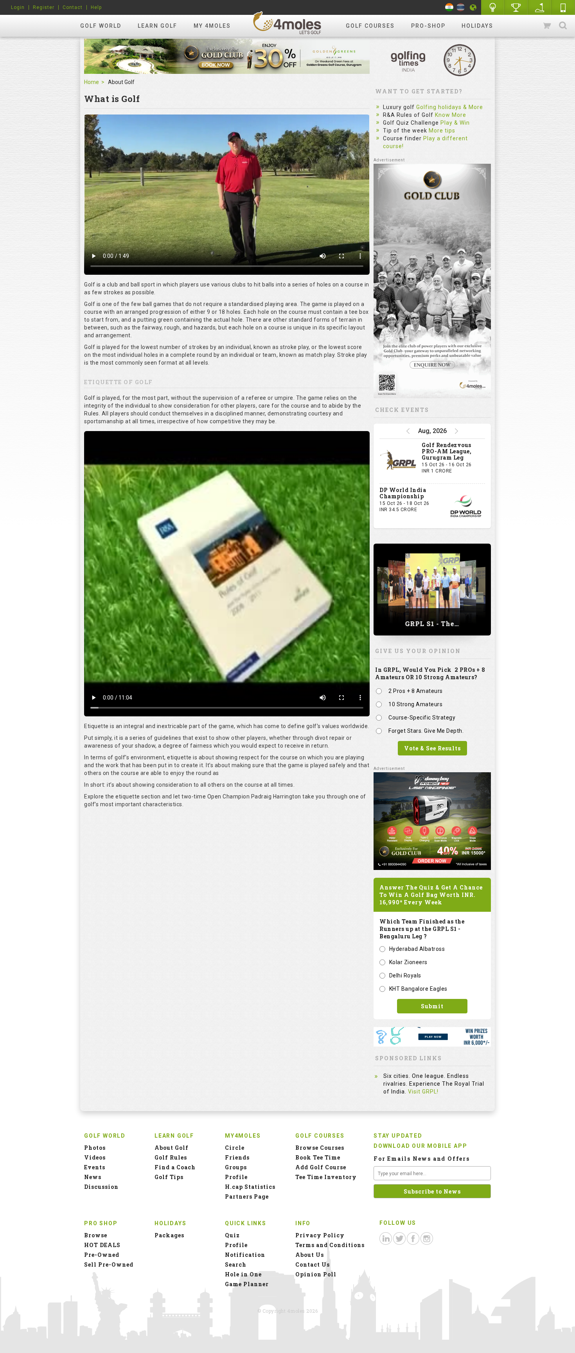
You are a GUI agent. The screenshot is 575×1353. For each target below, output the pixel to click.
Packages (169, 1235)
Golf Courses (370, 26)
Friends (237, 1157)
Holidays (477, 26)
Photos (95, 1147)
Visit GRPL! (423, 1091)
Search (563, 26)
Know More (450, 115)
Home (91, 82)
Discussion (101, 1186)
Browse (95, 1235)
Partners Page (247, 1196)
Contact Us (312, 1264)
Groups (236, 1167)
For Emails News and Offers (422, 1158)
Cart (547, 26)
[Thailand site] (460, 7)
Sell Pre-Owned (108, 1264)
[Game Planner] (540, 7)
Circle (234, 1147)
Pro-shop (428, 26)
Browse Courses (319, 1147)
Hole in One (516, 7)
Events (94, 1167)
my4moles (287, 22)
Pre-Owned (101, 1254)
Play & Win (455, 123)
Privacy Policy (320, 1235)
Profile (236, 1177)
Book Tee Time (317, 1157)
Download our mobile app (420, 1146)
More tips (442, 130)
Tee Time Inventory (326, 1177)
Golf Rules (171, 1157)
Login (18, 7)
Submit (432, 1006)
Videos (95, 1157)
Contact (73, 7)
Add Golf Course (320, 1167)
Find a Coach (175, 1167)
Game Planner (247, 1284)
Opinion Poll (315, 1274)
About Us (309, 1254)
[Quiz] (493, 7)
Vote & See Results (432, 748)
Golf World (100, 26)
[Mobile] (563, 7)
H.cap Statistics (250, 1186)
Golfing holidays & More (449, 107)
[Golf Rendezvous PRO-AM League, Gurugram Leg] (398, 461)
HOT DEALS (102, 1245)
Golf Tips (169, 1177)
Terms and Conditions (330, 1245)
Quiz (232, 1235)
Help (96, 7)
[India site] (449, 7)
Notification (245, 1254)
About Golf (172, 1147)
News (92, 1177)
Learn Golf (157, 26)
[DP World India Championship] (466, 506)
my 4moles (212, 26)
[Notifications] (473, 7)
